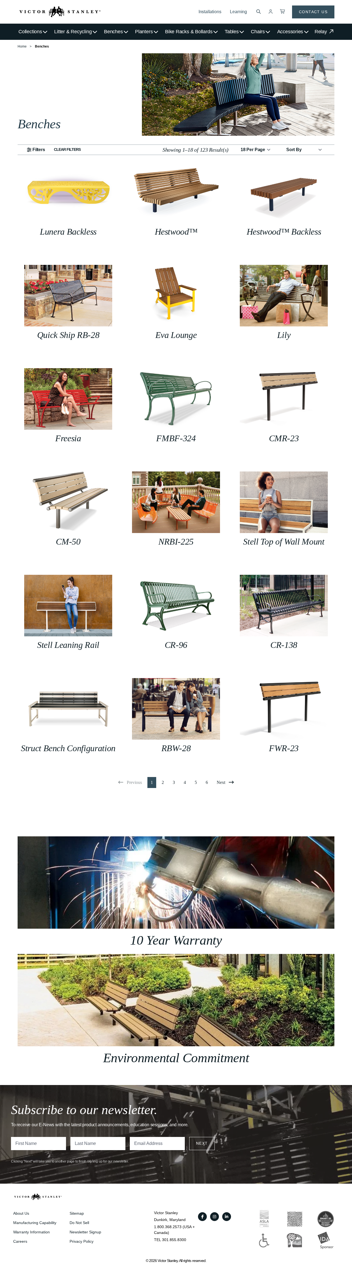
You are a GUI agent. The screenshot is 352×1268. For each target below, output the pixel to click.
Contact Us (313, 12)
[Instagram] (214, 1216)
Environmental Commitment (176, 1057)
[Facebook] (202, 1216)
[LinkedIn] (226, 1216)
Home (22, 46)
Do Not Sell (79, 1222)
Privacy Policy (82, 1241)
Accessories (290, 31)
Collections (30, 31)
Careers (20, 1241)
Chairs (258, 31)
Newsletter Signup (85, 1232)
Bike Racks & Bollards (188, 31)
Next (202, 1143)
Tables (232, 31)
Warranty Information (31, 1232)
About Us (21, 1213)
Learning (238, 11)
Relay (321, 31)
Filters (38, 149)
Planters (144, 31)
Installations (210, 11)
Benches (113, 31)
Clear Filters (67, 149)
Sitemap (77, 1213)
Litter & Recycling (73, 31)
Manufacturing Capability (34, 1222)
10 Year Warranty (176, 940)
